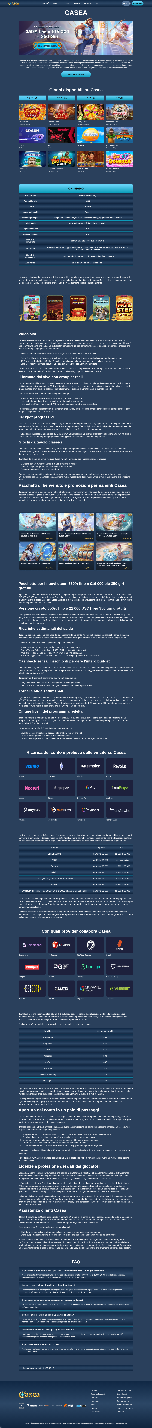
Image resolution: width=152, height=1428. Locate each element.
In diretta (59, 98)
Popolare (30, 98)
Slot (118, 98)
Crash (89, 98)
